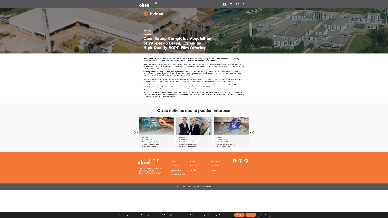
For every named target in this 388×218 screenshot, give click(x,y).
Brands (192, 161)
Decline (250, 215)
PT (237, 4)
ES (231, 4)
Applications (194, 166)
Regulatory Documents (178, 174)
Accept (239, 215)
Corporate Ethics (175, 170)
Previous (136, 132)
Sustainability (215, 161)
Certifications (174, 166)
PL (244, 4)
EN (224, 4)
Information (264, 215)
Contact (213, 170)
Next (252, 132)
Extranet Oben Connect (218, 166)
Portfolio (193, 170)
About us (173, 161)
